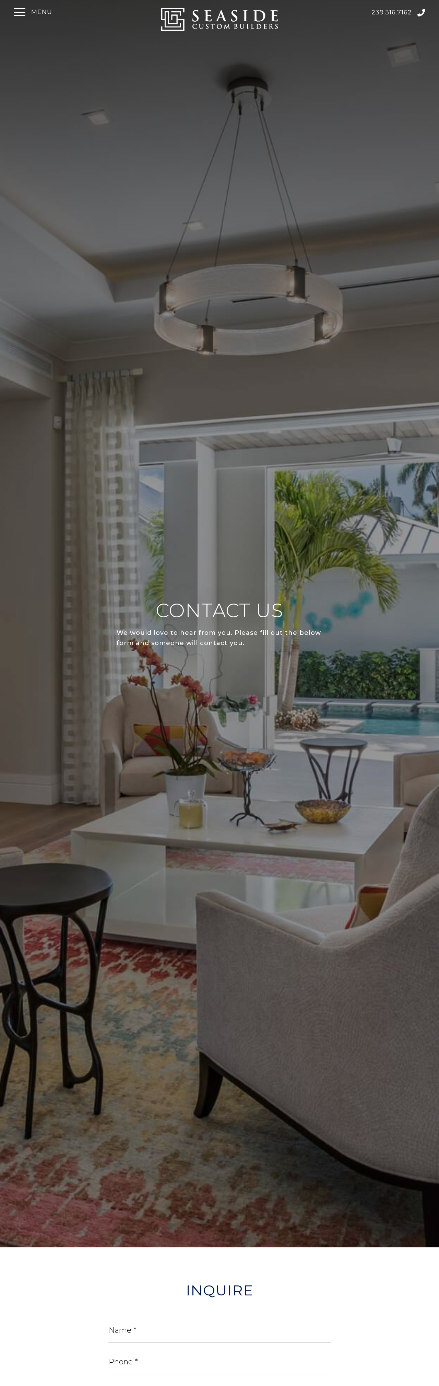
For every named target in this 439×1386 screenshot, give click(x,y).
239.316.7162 (392, 12)
